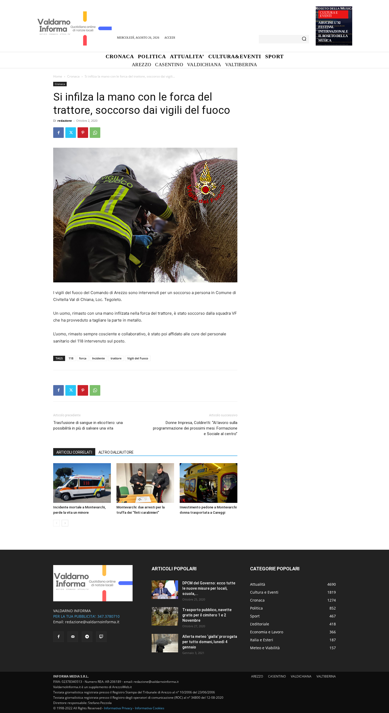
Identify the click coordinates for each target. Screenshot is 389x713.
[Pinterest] (83, 132)
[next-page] (65, 523)
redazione (64, 121)
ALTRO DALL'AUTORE (116, 452)
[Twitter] (70, 132)
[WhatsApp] (95, 132)
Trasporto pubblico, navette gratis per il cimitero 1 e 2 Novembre (207, 615)
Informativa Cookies (149, 708)
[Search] (304, 39)
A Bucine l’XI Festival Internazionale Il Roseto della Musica (333, 32)
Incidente (98, 358)
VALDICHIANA (301, 676)
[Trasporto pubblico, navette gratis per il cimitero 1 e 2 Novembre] (165, 616)
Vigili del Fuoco (137, 358)
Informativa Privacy (118, 708)
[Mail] (72, 636)
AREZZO (257, 676)
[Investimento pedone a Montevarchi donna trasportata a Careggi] (208, 483)
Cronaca (73, 76)
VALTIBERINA (326, 676)
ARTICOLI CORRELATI (74, 452)
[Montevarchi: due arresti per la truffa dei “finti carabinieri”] (145, 483)
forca (82, 358)
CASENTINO (277, 676)
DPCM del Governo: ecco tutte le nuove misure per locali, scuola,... (208, 588)
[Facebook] (58, 132)
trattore (116, 358)
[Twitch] (101, 636)
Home (57, 76)
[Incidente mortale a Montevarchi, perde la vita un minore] (82, 483)
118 (71, 358)
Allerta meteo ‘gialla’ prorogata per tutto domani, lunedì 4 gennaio (209, 641)
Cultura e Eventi (329, 14)
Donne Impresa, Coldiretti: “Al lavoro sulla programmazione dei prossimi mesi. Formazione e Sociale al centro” (195, 428)
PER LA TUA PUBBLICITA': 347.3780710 (86, 616)
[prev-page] (56, 523)
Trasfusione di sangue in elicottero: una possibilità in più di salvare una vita (88, 425)
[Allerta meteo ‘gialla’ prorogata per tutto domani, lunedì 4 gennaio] (165, 643)
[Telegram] (87, 636)
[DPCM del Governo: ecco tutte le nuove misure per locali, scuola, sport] (165, 589)
